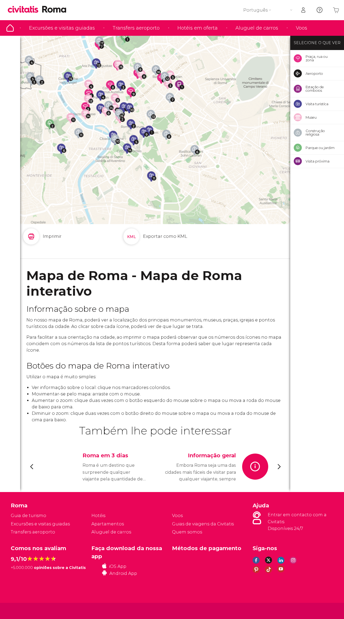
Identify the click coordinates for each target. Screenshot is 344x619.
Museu (311, 117)
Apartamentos (107, 523)
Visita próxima (317, 161)
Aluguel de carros (256, 28)
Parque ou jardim (320, 148)
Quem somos (187, 532)
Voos (301, 28)
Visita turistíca (317, 104)
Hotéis (98, 515)
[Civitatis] (24, 610)
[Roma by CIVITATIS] (25, 9)
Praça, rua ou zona (317, 58)
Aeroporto (314, 73)
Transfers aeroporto (136, 28)
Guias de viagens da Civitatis (203, 523)
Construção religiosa (315, 132)
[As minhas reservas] (304, 10)
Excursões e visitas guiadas (62, 28)
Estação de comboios (315, 89)
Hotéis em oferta (197, 28)
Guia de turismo (10, 28)
